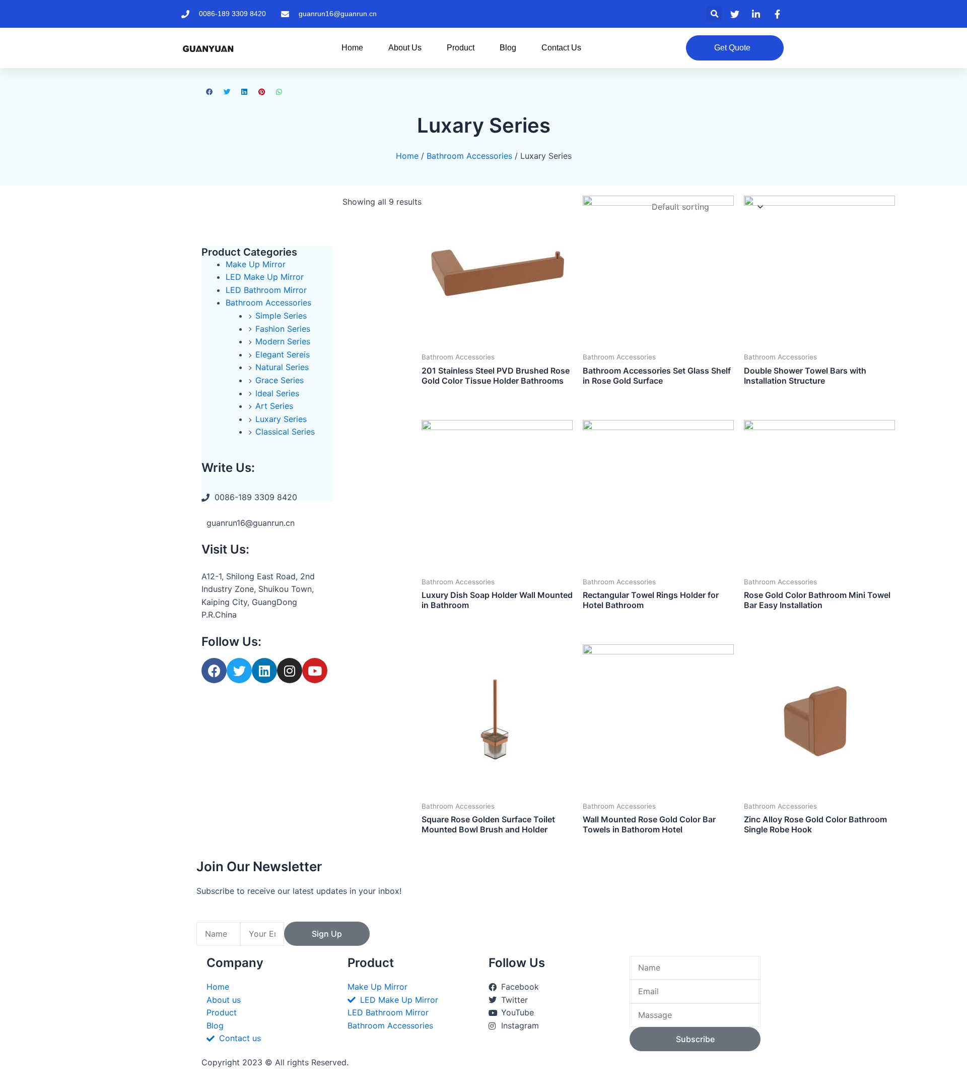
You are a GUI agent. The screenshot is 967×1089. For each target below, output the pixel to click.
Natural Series (282, 367)
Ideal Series (277, 393)
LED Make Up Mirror (265, 277)
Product (460, 47)
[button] (714, 14)
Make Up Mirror (256, 264)
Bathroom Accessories (469, 156)
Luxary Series (281, 419)
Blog (508, 47)
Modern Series (282, 341)
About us (405, 47)
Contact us (561, 47)
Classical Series (285, 432)
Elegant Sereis (282, 354)
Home (352, 47)
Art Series (274, 406)
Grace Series (279, 380)
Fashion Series (282, 329)
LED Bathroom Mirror (266, 290)
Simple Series (281, 316)
